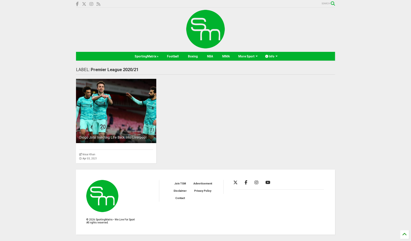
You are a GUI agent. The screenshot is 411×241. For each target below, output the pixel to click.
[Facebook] (77, 4)
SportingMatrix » (146, 56)
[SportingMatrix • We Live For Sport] (205, 46)
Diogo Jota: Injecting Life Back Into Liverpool (112, 137)
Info (271, 56)
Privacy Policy (202, 190)
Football (173, 56)
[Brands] (84, 4)
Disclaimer (180, 190)
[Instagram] (91, 4)
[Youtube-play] (267, 182)
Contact (180, 198)
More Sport (246, 56)
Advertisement (202, 183)
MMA (226, 56)
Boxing (193, 56)
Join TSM (180, 183)
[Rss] (98, 4)
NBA (210, 56)
